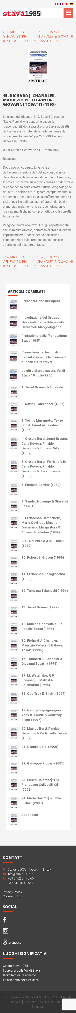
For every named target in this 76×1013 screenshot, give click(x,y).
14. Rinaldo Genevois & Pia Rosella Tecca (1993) (41, 626)
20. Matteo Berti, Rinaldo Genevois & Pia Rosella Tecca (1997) (44, 733)
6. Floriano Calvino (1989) (41, 485)
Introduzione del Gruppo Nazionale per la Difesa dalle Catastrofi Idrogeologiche (43, 322)
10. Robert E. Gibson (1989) (42, 557)
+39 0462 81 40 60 (21, 878)
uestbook (14, 943)
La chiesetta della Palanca (21, 980)
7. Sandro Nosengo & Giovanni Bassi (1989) (44, 503)
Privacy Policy (12, 892)
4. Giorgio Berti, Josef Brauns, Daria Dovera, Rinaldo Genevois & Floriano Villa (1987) (44, 446)
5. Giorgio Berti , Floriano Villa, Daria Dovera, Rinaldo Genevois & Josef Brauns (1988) (44, 469)
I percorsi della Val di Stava (21, 970)
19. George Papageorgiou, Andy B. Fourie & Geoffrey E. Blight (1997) (43, 715)
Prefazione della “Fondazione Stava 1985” (44, 338)
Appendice (29, 815)
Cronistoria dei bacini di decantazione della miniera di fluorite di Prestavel (43, 357)
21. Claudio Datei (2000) (39, 747)
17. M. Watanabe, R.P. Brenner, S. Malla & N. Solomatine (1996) (38, 680)
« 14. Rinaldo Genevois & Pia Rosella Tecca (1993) (19, 36)
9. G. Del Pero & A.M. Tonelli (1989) (42, 543)
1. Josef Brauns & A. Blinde (42, 387)
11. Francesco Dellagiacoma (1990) (43, 576)
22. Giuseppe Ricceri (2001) (42, 763)
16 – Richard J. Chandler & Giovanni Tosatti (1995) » (55, 36)
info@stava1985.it (20, 874)
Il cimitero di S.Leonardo (19, 975)
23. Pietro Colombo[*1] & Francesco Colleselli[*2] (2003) (40, 784)
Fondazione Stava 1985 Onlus (28, 997)
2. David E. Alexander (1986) (43, 404)
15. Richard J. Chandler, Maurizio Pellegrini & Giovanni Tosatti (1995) (44, 645)
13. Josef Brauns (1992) (40, 607)
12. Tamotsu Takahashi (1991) (44, 591)
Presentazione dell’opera (40, 301)
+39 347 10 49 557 (20, 883)
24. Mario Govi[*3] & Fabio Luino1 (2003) (41, 800)
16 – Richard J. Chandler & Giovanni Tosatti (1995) (42, 661)
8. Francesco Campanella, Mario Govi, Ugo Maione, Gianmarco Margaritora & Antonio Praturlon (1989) (41, 525)
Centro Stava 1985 (15, 966)
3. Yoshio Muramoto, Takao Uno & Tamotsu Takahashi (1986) (42, 425)
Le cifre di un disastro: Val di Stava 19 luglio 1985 (43, 373)
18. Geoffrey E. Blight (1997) (43, 694)
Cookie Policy (12, 896)
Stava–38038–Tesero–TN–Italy (30, 869)
